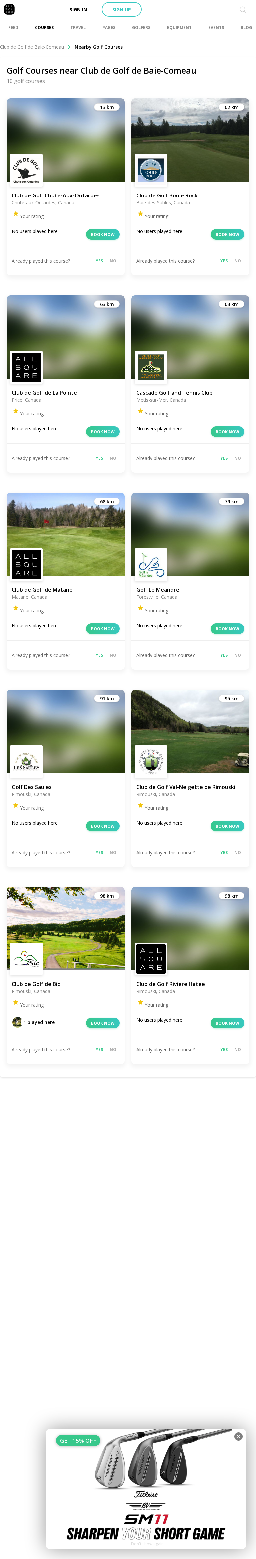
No (113, 261)
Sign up (121, 9)
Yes (99, 261)
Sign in (78, 9)
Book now (103, 234)
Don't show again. (148, 1544)
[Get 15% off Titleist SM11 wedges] (146, 1489)
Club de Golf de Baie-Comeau (32, 47)
